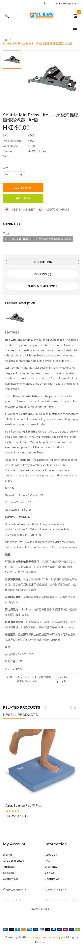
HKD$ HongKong (66, 3)
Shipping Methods (42, 286)
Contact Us (52, 879)
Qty (5, 167)
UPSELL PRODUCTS (20, 714)
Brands (7, 854)
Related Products (21, 707)
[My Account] (45, 3)
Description (42, 262)
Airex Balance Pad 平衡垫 (23, 805)
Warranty (51, 866)
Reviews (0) (42, 274)
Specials (8, 873)
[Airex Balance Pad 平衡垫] (41, 762)
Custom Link (11, 879)
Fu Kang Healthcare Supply (47, 937)
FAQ (47, 860)
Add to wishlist (23, 209)
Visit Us (49, 873)
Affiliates (9, 866)
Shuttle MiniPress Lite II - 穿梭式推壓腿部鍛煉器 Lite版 (37, 43)
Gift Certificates (13, 860)
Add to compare (57, 209)
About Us (51, 854)
